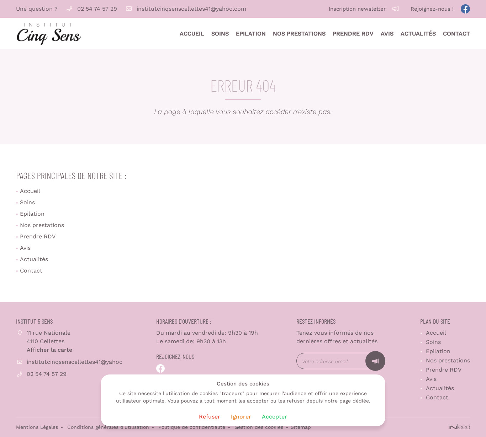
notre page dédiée (346, 401)
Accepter (274, 416)
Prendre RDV (353, 33)
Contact (456, 33)
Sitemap (301, 427)
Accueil (192, 33)
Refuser (209, 416)
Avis (387, 33)
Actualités (418, 33)
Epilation (251, 33)
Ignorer (241, 416)
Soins (220, 33)
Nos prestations (299, 33)
